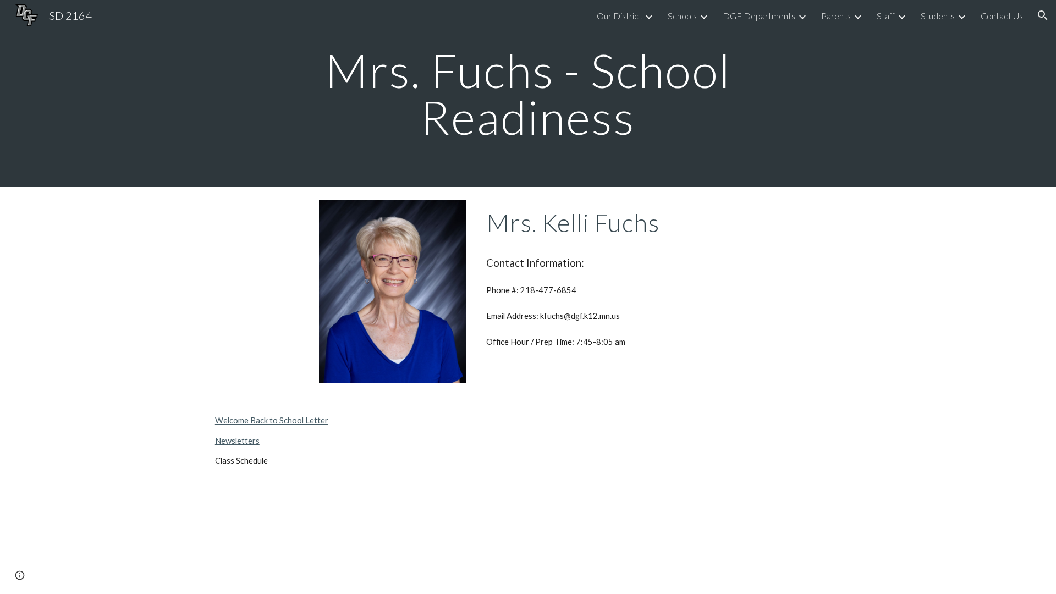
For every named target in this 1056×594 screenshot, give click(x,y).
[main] (528, 93)
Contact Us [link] (1002, 15)
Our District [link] (619, 15)
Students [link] (938, 15)
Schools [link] (682, 15)
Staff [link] (886, 15)
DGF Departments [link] (759, 15)
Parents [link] (836, 15)
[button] (1043, 15)
